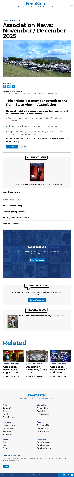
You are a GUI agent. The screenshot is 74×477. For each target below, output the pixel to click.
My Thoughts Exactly (44, 414)
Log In (23, 146)
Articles (6, 405)
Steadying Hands (11, 223)
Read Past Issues (37, 260)
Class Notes (7, 431)
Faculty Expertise (8, 417)
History (5, 445)
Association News (12, 21)
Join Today (12, 146)
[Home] (37, 5)
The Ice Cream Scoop (12, 206)
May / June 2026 (42, 428)
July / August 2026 (43, 425)
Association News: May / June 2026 (36, 370)
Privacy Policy (38, 475)
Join (6, 466)
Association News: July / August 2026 (10, 370)
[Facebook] (60, 475)
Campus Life (7, 408)
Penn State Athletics (44, 448)
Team (5, 448)
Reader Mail (41, 411)
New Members (8, 428)
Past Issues (41, 422)
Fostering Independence (14, 212)
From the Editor (42, 408)
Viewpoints (41, 405)
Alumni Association (43, 442)
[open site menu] (71, 5)
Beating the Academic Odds (16, 217)
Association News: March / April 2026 (58, 370)
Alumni (5, 414)
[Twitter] (64, 475)
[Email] (72, 475)
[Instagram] (68, 475)
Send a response (37, 300)
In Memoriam (7, 434)
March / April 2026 (43, 431)
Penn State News (43, 445)
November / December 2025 (46, 93)
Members (7, 422)
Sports (5, 411)
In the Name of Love (12, 200)
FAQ (4, 442)
